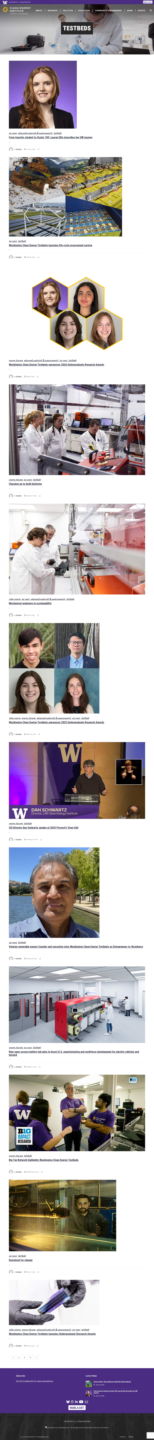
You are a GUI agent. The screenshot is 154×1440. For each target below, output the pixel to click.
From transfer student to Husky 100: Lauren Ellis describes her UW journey (51, 137)
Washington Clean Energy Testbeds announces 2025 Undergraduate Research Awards (56, 722)
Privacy (123, 1437)
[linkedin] (76, 1402)
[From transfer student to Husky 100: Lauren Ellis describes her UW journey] (77, 95)
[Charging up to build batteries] (77, 429)
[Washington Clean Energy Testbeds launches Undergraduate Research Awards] (77, 1302)
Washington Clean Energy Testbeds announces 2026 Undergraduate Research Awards (56, 364)
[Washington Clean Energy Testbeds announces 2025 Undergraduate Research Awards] (77, 668)
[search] (151, 10)
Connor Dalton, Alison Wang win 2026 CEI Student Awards (112, 1382)
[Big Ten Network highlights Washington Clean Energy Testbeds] (77, 1113)
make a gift (148, 2)
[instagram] (72, 1402)
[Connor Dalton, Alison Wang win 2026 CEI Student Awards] (89, 1384)
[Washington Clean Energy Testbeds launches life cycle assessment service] (77, 196)
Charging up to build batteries (25, 483)
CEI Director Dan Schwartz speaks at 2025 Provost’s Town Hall (43, 827)
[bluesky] (68, 1402)
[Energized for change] (77, 1215)
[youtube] (81, 1403)
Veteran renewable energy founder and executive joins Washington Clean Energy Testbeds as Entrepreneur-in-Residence (76, 946)
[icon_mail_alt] (86, 1402)
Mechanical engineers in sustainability (30, 603)
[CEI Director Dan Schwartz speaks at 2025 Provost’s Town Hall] (77, 780)
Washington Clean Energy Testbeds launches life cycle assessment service (50, 245)
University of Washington (37, 1437)
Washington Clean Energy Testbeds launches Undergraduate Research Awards (52, 1333)
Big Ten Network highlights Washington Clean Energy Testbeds (44, 1160)
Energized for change (20, 1260)
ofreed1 (19, 149)
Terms (130, 1437)
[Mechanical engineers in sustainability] (77, 549)
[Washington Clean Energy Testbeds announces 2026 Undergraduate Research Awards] (77, 310)
